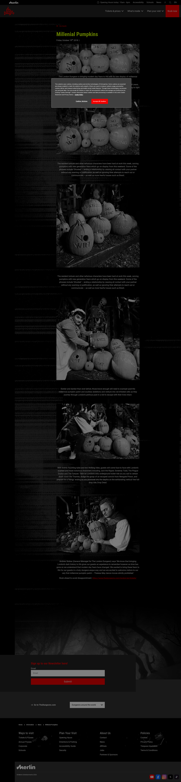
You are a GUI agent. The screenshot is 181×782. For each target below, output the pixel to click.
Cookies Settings (81, 101)
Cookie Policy (79, 95)
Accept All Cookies (99, 101)
